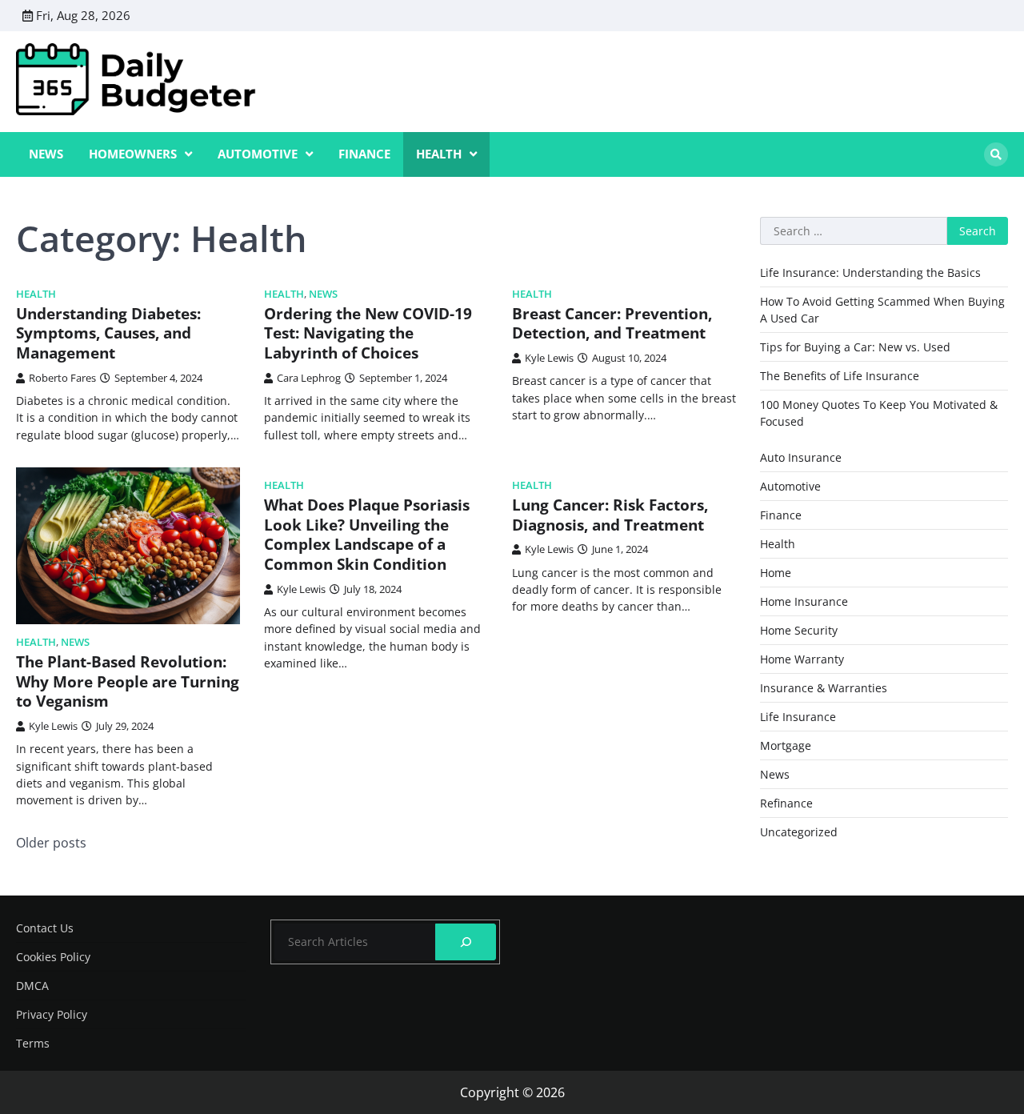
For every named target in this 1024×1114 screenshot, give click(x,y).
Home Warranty (802, 659)
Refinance (786, 803)
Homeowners (133, 154)
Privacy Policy (51, 1014)
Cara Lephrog (309, 378)
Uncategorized (799, 832)
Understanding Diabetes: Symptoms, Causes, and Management (108, 333)
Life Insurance (798, 716)
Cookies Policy (53, 956)
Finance (364, 154)
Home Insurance (804, 601)
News (46, 154)
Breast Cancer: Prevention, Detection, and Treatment (612, 323)
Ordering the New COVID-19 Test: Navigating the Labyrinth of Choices (368, 333)
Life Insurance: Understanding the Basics (870, 272)
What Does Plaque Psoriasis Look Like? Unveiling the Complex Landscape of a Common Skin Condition (367, 535)
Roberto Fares (62, 378)
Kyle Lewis (549, 358)
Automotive (258, 154)
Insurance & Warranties (823, 687)
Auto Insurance (801, 457)
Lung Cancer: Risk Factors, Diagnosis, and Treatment (610, 515)
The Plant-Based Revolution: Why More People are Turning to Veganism (127, 681)
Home (775, 572)
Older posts (51, 843)
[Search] (996, 154)
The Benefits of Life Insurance (839, 375)
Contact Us (45, 928)
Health (439, 154)
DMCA (32, 985)
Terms (33, 1043)
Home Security (799, 630)
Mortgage (785, 745)
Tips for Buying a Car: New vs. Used (855, 347)
